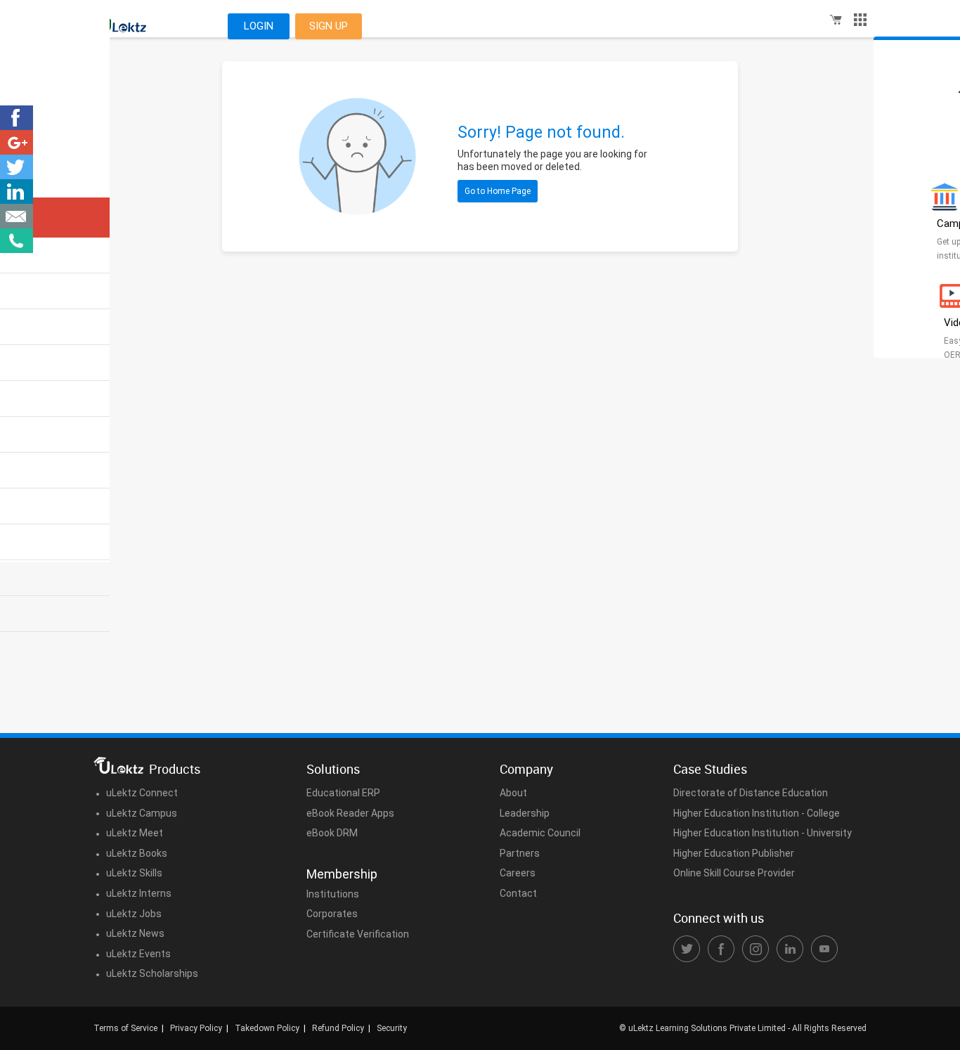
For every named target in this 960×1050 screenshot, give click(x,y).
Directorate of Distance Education (750, 792)
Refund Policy (338, 1028)
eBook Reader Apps (350, 813)
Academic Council (540, 832)
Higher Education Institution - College (756, 813)
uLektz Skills (134, 873)
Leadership (525, 813)
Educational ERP (343, 792)
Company (526, 768)
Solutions (333, 768)
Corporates (332, 913)
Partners (520, 853)
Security (392, 1028)
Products (174, 768)
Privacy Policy (196, 1028)
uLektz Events (138, 953)
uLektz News (135, 933)
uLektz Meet (134, 832)
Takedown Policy (267, 1028)
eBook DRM (332, 832)
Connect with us (718, 917)
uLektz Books (136, 853)
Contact (518, 893)
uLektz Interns (138, 893)
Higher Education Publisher (733, 853)
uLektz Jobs (134, 913)
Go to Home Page (498, 191)
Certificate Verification (357, 934)
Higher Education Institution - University (762, 832)
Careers (518, 873)
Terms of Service (125, 1028)
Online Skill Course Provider (734, 873)
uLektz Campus (141, 813)
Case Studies (710, 768)
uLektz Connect (142, 792)
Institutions (332, 894)
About (513, 792)
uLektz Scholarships (152, 973)
